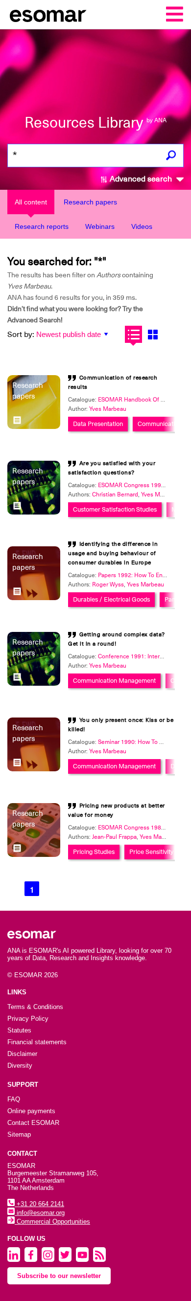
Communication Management (114, 680)
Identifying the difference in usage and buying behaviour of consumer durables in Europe (113, 553)
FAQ (13, 1099)
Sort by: (20, 334)
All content (31, 202)
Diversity (19, 1065)
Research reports (42, 226)
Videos (141, 226)
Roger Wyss (108, 584)
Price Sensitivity (151, 852)
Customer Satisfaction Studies (115, 509)
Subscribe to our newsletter (59, 1275)
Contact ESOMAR (33, 1122)
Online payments (31, 1111)
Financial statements (37, 1042)
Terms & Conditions (35, 1006)
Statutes (19, 1030)
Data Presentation (98, 424)
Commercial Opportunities (52, 1221)
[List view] (133, 334)
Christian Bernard (115, 494)
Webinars (100, 226)
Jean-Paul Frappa (114, 837)
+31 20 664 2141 (39, 1204)
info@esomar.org (40, 1212)
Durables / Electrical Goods (111, 599)
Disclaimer (22, 1053)
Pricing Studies (94, 852)
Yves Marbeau (107, 409)
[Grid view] (152, 334)
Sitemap (19, 1134)
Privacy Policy (27, 1018)
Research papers (90, 202)
